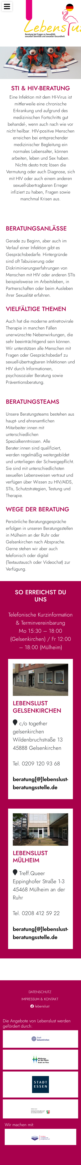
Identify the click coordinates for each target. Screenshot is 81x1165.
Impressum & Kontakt (39, 999)
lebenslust (41, 1006)
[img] (15, 722)
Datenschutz (40, 991)
